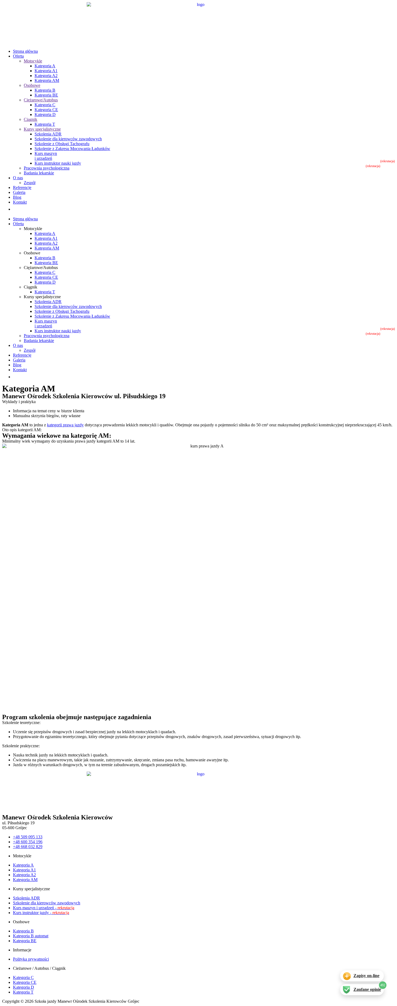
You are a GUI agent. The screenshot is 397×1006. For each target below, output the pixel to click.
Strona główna (25, 51)
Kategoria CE (46, 109)
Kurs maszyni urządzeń (46, 156)
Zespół (29, 182)
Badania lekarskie (39, 173)
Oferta (18, 56)
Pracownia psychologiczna (46, 168)
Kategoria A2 (46, 75)
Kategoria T (45, 124)
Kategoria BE (46, 95)
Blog (17, 197)
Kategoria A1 (46, 70)
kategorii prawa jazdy (65, 425)
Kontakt (20, 202)
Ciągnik (30, 119)
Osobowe (32, 85)
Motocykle (33, 61)
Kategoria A (45, 66)
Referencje (22, 187)
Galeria (19, 192)
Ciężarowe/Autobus (41, 100)
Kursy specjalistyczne (42, 129)
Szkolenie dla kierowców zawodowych (68, 139)
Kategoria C (45, 104)
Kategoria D (45, 114)
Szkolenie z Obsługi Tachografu (62, 143)
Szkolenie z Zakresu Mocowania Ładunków (72, 148)
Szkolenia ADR (48, 134)
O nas (18, 177)
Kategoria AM (47, 80)
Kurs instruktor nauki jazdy (58, 163)
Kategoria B (45, 90)
